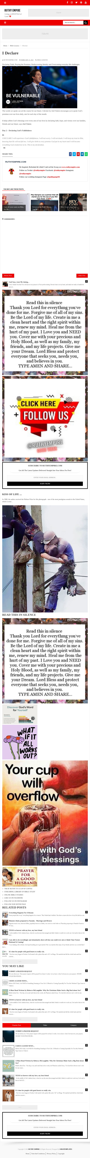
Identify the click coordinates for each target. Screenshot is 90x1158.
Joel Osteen (27, 124)
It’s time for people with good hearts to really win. (27, 1009)
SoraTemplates (66, 1149)
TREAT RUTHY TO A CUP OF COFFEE (18, 889)
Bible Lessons (42, 60)
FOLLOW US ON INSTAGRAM (15, 901)
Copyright (61, 1153)
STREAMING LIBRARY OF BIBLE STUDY (19, 892)
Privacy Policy (51, 1153)
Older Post (81, 276)
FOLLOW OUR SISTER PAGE (15, 904)
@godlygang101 (53, 177)
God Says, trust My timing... (19, 282)
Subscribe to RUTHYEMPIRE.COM (45, 466)
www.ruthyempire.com (70, 167)
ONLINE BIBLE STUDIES (13, 895)
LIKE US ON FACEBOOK (13, 898)
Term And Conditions (38, 1153)
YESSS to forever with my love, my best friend (25, 1000)
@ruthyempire (39, 170)
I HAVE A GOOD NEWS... (18, 981)
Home (27, 1153)
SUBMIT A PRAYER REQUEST (20, 971)
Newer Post (8, 276)
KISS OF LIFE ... (12, 494)
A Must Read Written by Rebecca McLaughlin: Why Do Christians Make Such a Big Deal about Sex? (45, 990)
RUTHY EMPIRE (12, 10)
